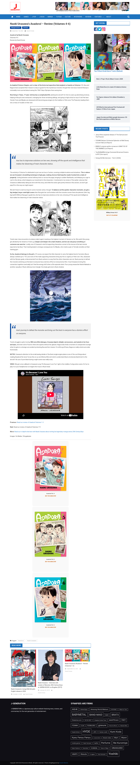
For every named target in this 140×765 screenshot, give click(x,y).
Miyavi (124, 738)
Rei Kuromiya (120, 743)
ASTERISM (113, 709)
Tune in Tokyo (105, 748)
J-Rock (41, 17)
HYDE (86, 731)
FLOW (82, 725)
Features (98, 17)
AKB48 (74, 709)
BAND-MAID (95, 714)
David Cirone (30, 31)
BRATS (115, 714)
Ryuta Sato (85, 748)
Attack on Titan (123, 709)
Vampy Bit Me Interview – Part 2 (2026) (108, 158)
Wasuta (84, 754)
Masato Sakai (107, 738)
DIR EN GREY (88, 720)
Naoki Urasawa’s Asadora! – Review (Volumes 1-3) (76, 665)
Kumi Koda (115, 731)
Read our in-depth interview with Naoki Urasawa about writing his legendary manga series (49, 431)
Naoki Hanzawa (87, 743)
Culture (68, 17)
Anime (18, 17)
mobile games (76, 743)
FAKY (124, 720)
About (108, 17)
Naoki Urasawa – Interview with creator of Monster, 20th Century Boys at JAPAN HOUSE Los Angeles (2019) (50, 685)
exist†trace (113, 720)
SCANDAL (94, 748)
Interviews (78, 17)
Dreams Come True (100, 720)
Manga (50, 17)
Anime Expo (84, 709)
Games (26, 17)
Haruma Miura (113, 725)
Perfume (105, 743)
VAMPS (74, 754)
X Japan (92, 754)
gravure (102, 725)
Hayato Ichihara (76, 732)
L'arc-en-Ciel (97, 738)
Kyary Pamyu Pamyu (81, 737)
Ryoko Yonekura (76, 748)
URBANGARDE (117, 748)
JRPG (94, 732)
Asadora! (21, 640)
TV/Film (58, 17)
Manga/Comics (15, 27)
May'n (116, 738)
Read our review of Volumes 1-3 (30, 422)
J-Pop (34, 17)
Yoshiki (113, 754)
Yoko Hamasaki (102, 754)
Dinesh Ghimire (63, 763)
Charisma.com (77, 720)
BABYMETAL (79, 714)
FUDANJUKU (91, 725)
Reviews (88, 17)
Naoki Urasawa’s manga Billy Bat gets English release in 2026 (23, 690)
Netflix (96, 743)
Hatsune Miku (123, 725)
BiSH (107, 715)
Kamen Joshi (103, 732)
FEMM (75, 725)
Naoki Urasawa (31, 640)
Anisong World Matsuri (99, 709)
